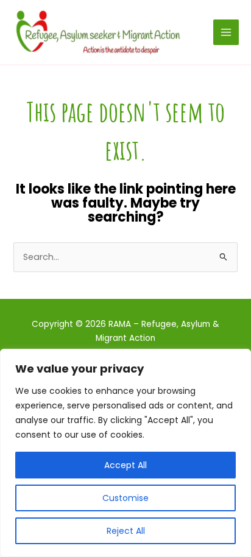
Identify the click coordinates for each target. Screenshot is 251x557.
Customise (125, 498)
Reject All (126, 531)
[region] (125, 453)
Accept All (125, 465)
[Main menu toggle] (226, 32)
